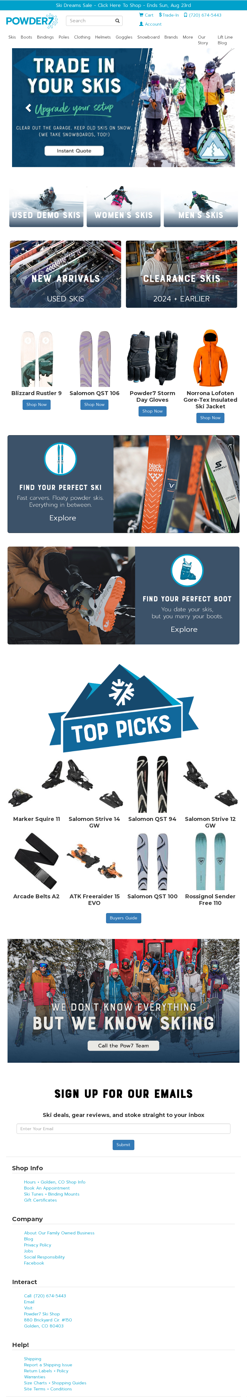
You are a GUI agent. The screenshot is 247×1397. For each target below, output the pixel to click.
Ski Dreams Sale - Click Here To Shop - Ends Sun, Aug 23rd (123, 5)
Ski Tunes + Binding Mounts (52, 1194)
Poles (64, 37)
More (188, 37)
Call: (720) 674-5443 (45, 1296)
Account (152, 24)
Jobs (28, 1251)
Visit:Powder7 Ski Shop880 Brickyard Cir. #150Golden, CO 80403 (48, 1317)
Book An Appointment (47, 1188)
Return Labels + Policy (46, 1371)
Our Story (203, 40)
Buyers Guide (123, 918)
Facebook (34, 1263)
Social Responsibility (44, 1257)
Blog (28, 1239)
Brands (171, 37)
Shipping (32, 1359)
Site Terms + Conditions (48, 1389)
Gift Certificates (40, 1200)
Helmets (103, 37)
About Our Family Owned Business (59, 1233)
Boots (26, 37)
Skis (12, 37)
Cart (148, 15)
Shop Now (37, 404)
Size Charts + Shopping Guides (55, 1383)
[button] (28, 107)
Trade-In (170, 15)
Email (29, 1302)
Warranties (34, 1377)
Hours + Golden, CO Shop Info (55, 1182)
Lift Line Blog (225, 40)
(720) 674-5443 (204, 15)
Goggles (124, 37)
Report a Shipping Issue (48, 1365)
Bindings (45, 37)
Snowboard (148, 37)
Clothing (82, 37)
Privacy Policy (37, 1245)
